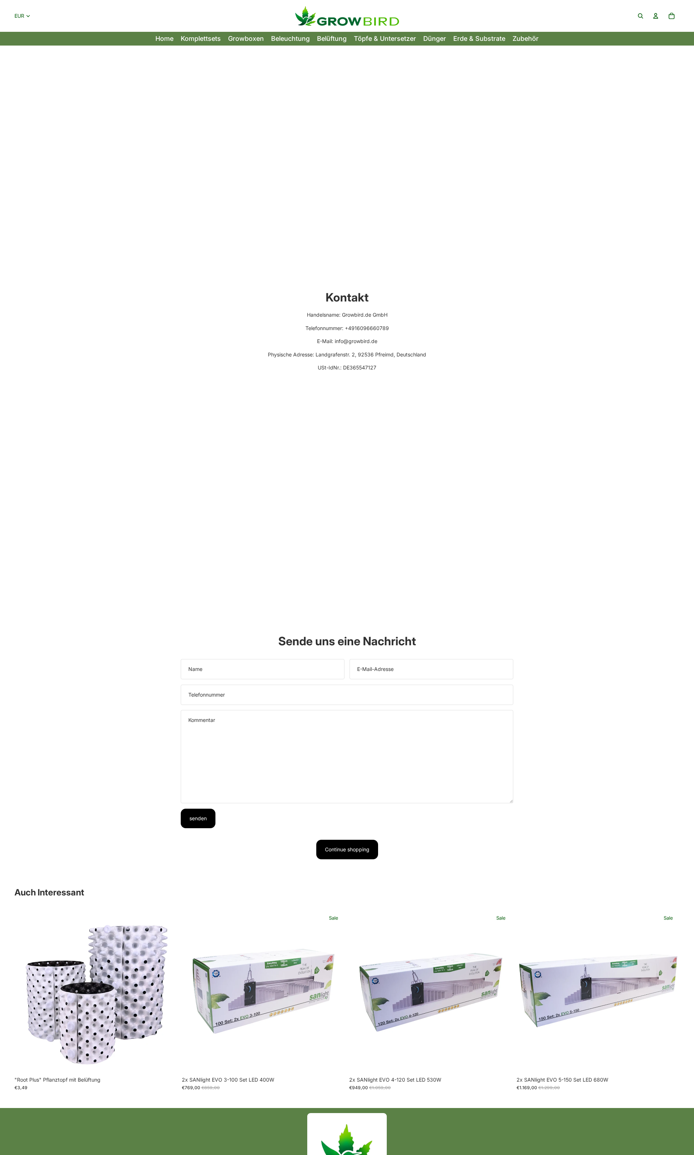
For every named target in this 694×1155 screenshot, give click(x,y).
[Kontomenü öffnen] (656, 16)
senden (198, 818)
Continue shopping (347, 849)
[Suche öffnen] (640, 16)
